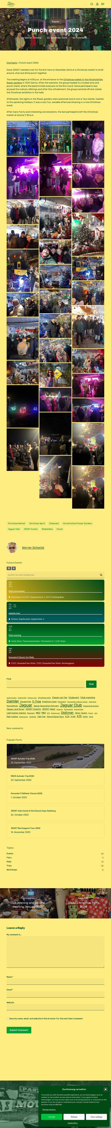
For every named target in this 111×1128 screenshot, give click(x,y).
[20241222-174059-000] (23, 338)
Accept (52, 1117)
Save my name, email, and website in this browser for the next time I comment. (46, 1019)
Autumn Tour (32, 698)
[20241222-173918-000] (88, 293)
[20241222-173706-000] (23, 237)
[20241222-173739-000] (55, 252)
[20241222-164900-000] (23, 178)
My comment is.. (14, 935)
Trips (9, 866)
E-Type (36, 701)
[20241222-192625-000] (55, 400)
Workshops (12, 870)
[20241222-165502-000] (88, 201)
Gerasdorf (62, 702)
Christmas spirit (37, 523)
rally (95, 713)
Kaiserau (60, 709)
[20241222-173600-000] (55, 218)
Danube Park (25, 702)
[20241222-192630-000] (88, 410)
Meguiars (31, 713)
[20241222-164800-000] (55, 175)
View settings (96, 1117)
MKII (44, 713)
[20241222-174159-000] (23, 373)
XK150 (91, 717)
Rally (9, 862)
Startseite (12, 63)
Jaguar (25, 705)
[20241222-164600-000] (55, 137)
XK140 (85, 717)
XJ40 (73, 717)
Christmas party (44, 698)
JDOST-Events (31, 529)
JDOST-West (48, 709)
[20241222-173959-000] (23, 305)
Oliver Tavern (81, 713)
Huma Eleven (12, 706)
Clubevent (54, 523)
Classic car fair (59, 697)
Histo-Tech (92, 702)
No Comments (80, 38)
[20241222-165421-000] (88, 176)
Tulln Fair (41, 716)
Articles (19, 1106)
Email (10, 990)
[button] (105, 1089)
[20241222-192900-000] (23, 449)
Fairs (9, 858)
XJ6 (67, 716)
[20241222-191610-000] (88, 386)
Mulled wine (47, 529)
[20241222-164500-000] (23, 138)
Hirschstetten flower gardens (77, 523)
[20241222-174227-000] (55, 375)
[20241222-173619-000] (23, 212)
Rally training (12, 717)
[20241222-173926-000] (55, 301)
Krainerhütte (78, 709)
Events (55, 21)
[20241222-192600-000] (23, 406)
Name (10, 977)
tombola (32, 717)
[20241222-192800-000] (88, 444)
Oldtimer (67, 712)
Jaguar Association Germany (46, 706)
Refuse (74, 1117)
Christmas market (16, 523)
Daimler (13, 701)
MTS (48, 713)
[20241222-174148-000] (88, 361)
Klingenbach (68, 709)
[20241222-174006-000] (55, 326)
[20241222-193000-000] (55, 477)
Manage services (49, 1109)
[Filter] (9, 568)
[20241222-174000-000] (88, 327)
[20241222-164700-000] (88, 142)
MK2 (38, 713)
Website (10, 1002)
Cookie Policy (73, 1123)
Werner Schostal (33, 38)
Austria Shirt (22, 698)
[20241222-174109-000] (55, 351)
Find (91, 684)
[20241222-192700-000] (55, 433)
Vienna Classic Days (55, 717)
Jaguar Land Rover (15, 709)
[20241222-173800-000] (23, 270)
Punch (60, 529)
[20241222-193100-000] (88, 487)
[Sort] (14, 568)
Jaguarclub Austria (91, 706)
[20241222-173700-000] (88, 234)
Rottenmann (23, 717)
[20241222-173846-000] (55, 277)
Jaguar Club (14, 529)
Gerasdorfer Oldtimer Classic (77, 702)
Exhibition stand (49, 702)
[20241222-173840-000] (88, 269)
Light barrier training (16, 713)
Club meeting (87, 697)
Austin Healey (12, 698)
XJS (79, 716)
